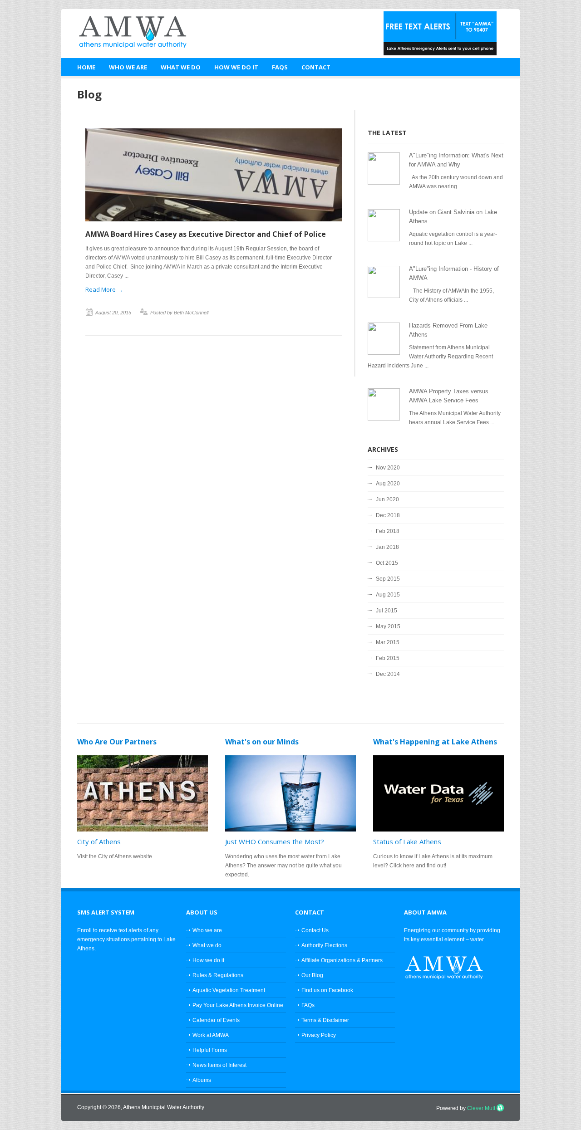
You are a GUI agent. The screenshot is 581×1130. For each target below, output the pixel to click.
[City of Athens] (142, 793)
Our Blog (312, 975)
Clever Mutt (481, 1108)
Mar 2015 (387, 642)
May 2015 (388, 626)
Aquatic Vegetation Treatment (228, 990)
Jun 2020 (387, 499)
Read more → (104, 289)
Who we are (207, 930)
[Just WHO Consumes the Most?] (290, 793)
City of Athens (99, 841)
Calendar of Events (216, 1020)
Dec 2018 (388, 515)
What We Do (181, 67)
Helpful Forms (209, 1050)
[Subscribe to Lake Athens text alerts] (440, 53)
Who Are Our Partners (117, 742)
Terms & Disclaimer (325, 1020)
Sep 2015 (388, 579)
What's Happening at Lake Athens (435, 742)
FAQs (280, 67)
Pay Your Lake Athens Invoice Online (237, 1005)
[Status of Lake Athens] (438, 793)
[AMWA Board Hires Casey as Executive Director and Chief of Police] (213, 219)
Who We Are (128, 67)
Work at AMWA (210, 1035)
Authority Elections (324, 945)
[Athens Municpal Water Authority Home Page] (127, 31)
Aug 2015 (388, 595)
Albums (201, 1080)
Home (86, 67)
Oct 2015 (387, 563)
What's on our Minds (262, 742)
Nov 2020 (388, 468)
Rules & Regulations (217, 975)
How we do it (208, 960)
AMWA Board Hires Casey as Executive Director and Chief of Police (205, 234)
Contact (315, 67)
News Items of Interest (219, 1065)
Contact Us (315, 930)
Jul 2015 (386, 610)
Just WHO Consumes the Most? (274, 841)
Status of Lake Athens (407, 841)
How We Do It (236, 67)
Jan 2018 (387, 547)
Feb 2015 (387, 658)
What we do (207, 945)
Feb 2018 (387, 531)
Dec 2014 (388, 674)
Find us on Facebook (327, 990)
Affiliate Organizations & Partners (342, 960)
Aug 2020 (388, 483)
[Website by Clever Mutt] (500, 1108)
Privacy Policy (318, 1035)
